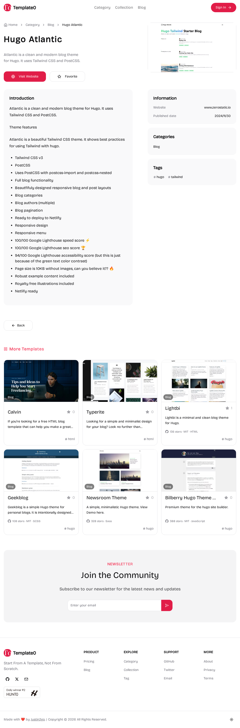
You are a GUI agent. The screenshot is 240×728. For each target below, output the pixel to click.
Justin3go (38, 719)
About (208, 661)
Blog (142, 7)
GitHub (169, 661)
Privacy (209, 670)
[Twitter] (17, 679)
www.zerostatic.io (217, 107)
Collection (124, 7)
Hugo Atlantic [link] (72, 25)
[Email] (26, 679)
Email (168, 678)
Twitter (169, 670)
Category (102, 7)
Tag (126, 678)
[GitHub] (7, 679)
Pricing (89, 661)
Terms (208, 678)
